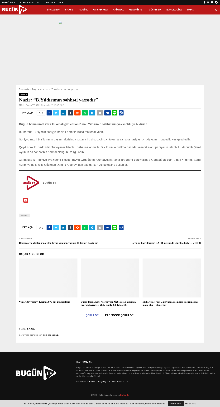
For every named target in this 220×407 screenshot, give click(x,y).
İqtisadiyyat (100, 9)
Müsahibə (155, 9)
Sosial (83, 9)
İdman (190, 9)
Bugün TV (30, 105)
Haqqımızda (50, 2)
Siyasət (70, 9)
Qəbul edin (175, 403)
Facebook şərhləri (119, 315)
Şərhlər (92, 315)
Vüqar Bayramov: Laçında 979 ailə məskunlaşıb (44, 302)
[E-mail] (25, 201)
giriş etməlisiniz (50, 335)
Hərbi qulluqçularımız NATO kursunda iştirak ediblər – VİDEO (166, 243)
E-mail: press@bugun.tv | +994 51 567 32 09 (108, 381)
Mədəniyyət (136, 9)
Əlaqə (60, 2)
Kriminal (118, 9)
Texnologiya (174, 9)
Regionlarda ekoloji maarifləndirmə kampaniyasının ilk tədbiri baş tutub (58, 243)
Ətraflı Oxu (190, 403)
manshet (25, 215)
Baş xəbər (53, 9)
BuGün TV (124, 395)
